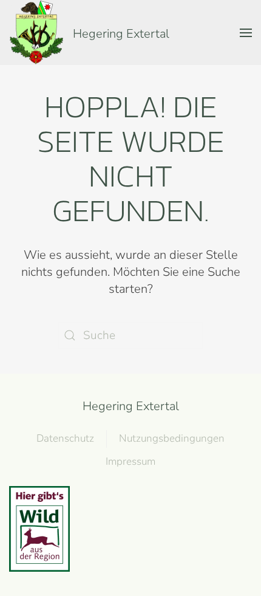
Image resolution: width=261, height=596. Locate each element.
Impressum (130, 461)
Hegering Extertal (131, 406)
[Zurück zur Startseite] (36, 32)
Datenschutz (65, 438)
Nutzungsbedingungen (172, 438)
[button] (246, 32)
